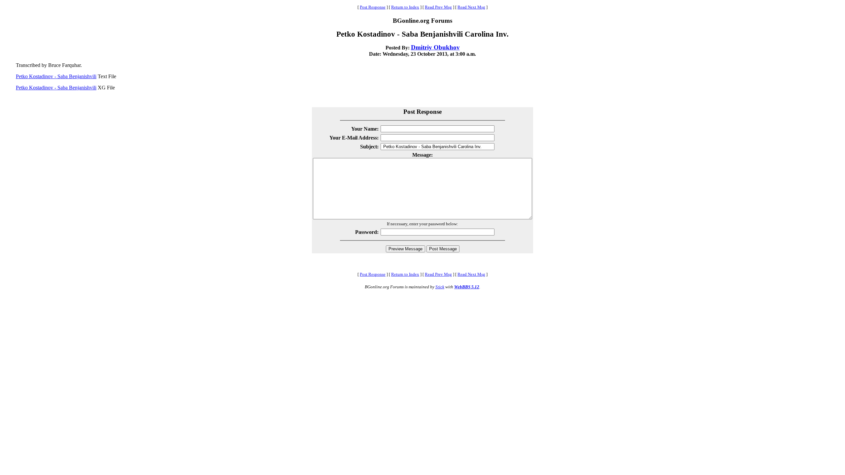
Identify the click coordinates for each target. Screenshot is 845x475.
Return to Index (405, 7)
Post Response (373, 7)
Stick (439, 286)
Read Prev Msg (438, 7)
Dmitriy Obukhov (435, 47)
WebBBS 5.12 (466, 286)
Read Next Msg (471, 7)
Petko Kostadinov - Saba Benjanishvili (56, 76)
